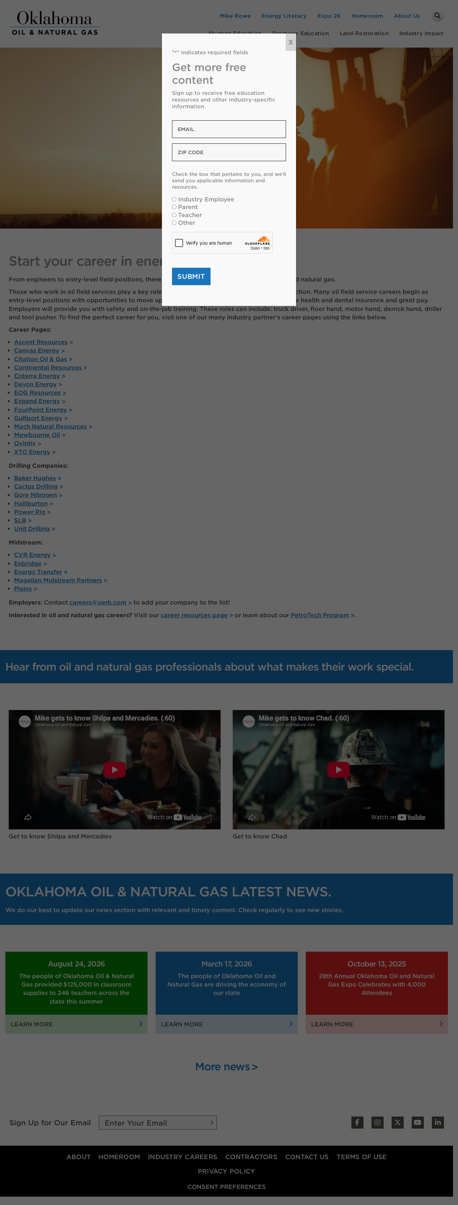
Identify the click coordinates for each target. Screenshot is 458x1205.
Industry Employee (206, 199)
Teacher (190, 215)
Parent (188, 207)
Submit (191, 276)
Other (186, 223)
